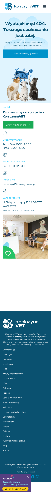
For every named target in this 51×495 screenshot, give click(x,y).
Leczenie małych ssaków (14, 412)
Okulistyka (7, 359)
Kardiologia (8, 364)
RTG (5, 369)
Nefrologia (8, 407)
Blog (5, 445)
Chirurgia (7, 354)
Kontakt (6, 450)
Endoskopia (8, 422)
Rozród (6, 393)
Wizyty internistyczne (13, 374)
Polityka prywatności (26, 472)
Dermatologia (9, 417)
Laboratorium (9, 378)
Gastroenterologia (11, 402)
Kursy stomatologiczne (14, 441)
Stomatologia (9, 350)
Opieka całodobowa (12, 398)
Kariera (6, 436)
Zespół (6, 426)
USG (5, 383)
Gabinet (6, 431)
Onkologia (7, 388)
